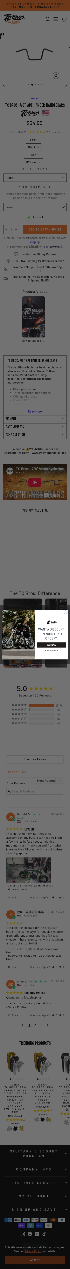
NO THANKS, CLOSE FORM (51, 650)
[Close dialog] (65, 612)
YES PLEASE (51, 645)
